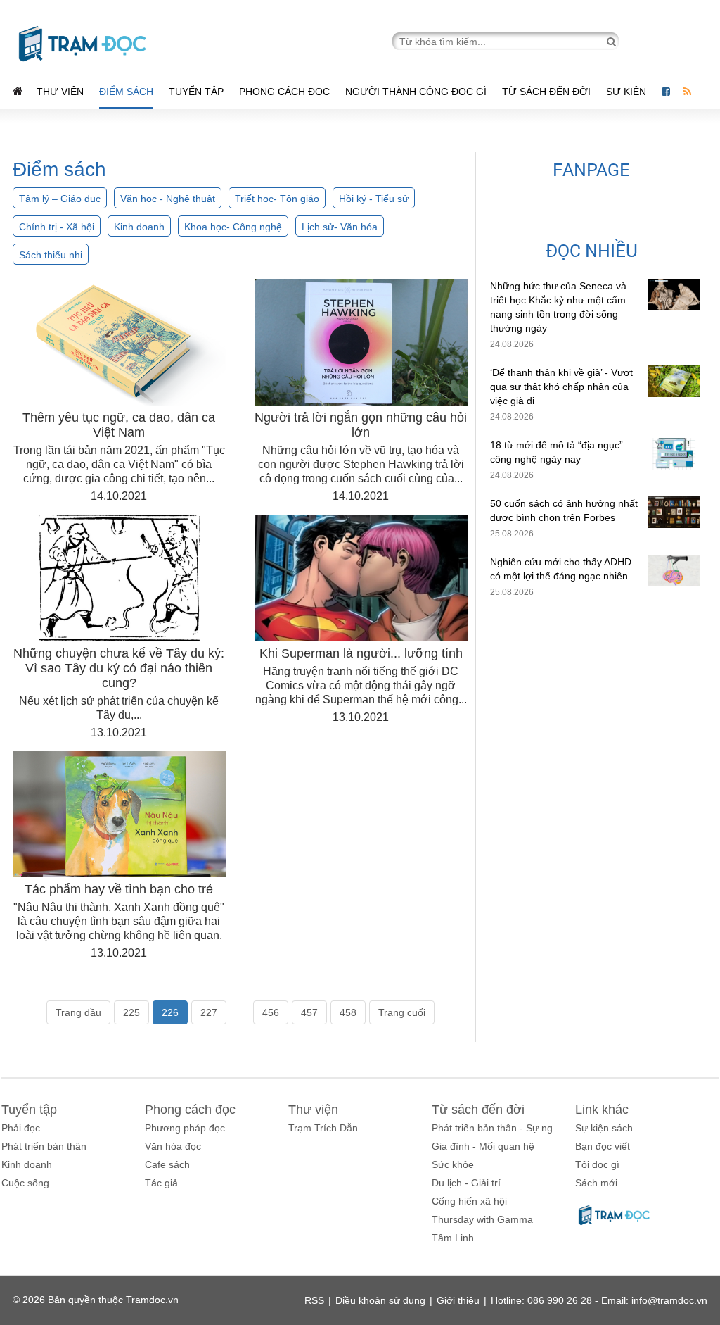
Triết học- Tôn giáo (277, 198)
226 (170, 1012)
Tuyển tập (196, 91)
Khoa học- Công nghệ (233, 226)
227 (208, 1012)
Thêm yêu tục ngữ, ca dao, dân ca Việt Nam (118, 424)
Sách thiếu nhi (50, 254)
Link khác (602, 1110)
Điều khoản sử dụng (380, 1300)
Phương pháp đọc (185, 1128)
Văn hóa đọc (173, 1146)
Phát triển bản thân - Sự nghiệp (502, 1128)
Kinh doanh (139, 226)
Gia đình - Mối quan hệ (483, 1146)
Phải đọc (20, 1128)
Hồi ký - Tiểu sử (374, 198)
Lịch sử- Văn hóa (340, 226)
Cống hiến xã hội (469, 1201)
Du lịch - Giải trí (466, 1182)
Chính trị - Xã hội (56, 226)
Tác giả (161, 1182)
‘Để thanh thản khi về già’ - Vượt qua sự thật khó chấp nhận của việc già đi (561, 386)
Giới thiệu (458, 1300)
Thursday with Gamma (482, 1219)
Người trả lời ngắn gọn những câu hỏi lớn (361, 424)
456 (270, 1012)
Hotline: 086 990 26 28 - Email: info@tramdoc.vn (599, 1300)
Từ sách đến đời (546, 91)
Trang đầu (78, 1012)
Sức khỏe (453, 1164)
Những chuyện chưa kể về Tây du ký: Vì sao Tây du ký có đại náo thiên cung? (118, 668)
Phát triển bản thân (43, 1146)
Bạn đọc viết (602, 1146)
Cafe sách (167, 1164)
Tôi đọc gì (597, 1164)
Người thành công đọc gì (416, 91)
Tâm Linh (453, 1237)
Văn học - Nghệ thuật (167, 198)
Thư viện (60, 91)
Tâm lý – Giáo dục (60, 198)
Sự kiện (627, 91)
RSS (314, 1300)
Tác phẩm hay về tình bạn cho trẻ (119, 889)
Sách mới (596, 1182)
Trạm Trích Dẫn (323, 1128)
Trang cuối (401, 1012)
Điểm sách (126, 91)
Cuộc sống (25, 1182)
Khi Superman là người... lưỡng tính (361, 653)
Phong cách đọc (284, 91)
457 (309, 1012)
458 (348, 1012)
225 (131, 1012)
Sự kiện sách (604, 1128)
